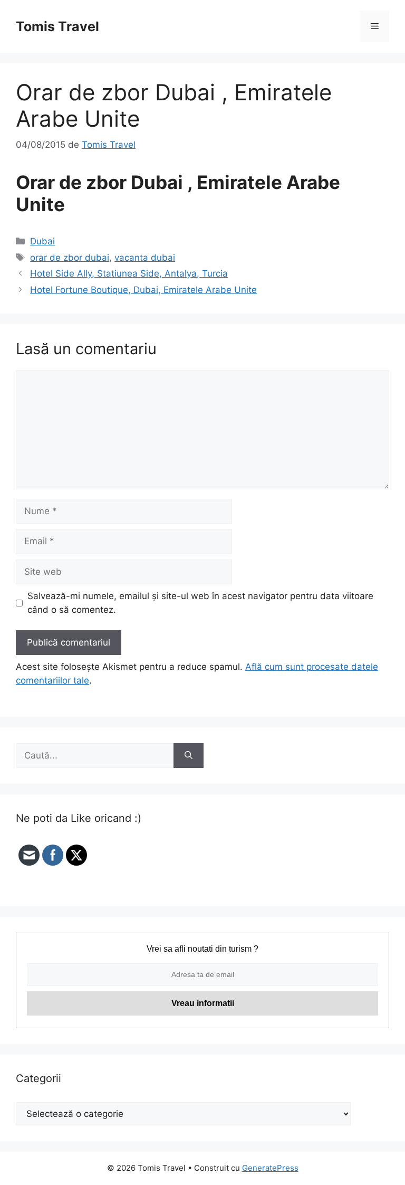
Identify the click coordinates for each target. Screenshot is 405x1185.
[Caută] (188, 756)
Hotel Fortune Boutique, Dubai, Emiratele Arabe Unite (143, 290)
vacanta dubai (144, 257)
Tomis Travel (57, 26)
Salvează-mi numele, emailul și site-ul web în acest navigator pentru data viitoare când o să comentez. (200, 603)
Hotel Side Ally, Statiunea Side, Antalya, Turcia (129, 273)
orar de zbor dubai (69, 257)
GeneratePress (270, 1168)
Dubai (42, 241)
